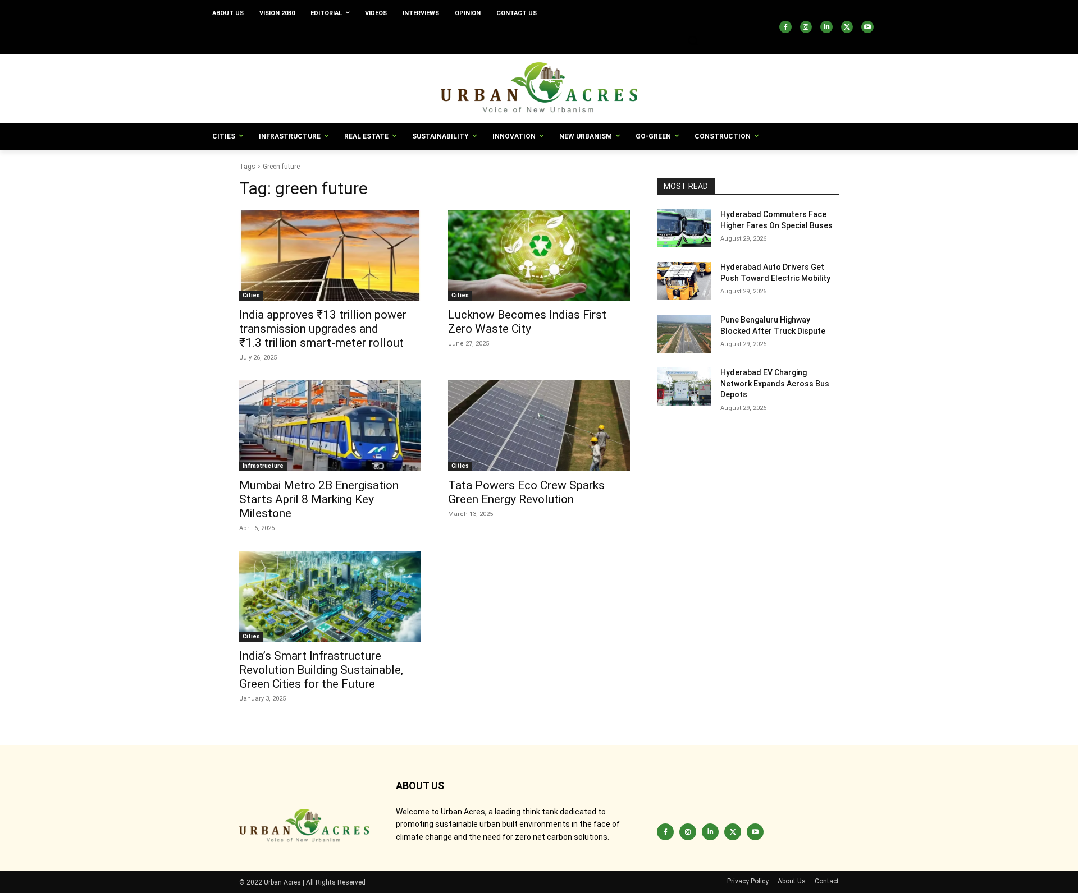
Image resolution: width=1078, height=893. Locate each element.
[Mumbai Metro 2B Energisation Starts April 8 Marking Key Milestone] (330, 425)
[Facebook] (785, 27)
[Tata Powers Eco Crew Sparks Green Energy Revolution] (539, 425)
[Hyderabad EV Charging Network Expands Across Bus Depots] (684, 386)
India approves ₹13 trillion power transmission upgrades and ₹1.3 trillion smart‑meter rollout (322, 328)
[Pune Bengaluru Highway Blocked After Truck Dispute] (684, 334)
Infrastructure (263, 466)
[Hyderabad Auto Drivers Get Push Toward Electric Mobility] (684, 281)
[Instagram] (806, 27)
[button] (692, 40)
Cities (251, 295)
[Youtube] (867, 27)
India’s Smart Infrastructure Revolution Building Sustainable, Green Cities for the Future (321, 670)
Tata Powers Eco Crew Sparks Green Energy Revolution (526, 492)
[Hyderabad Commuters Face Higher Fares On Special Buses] (684, 228)
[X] (847, 27)
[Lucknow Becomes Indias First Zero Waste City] (539, 255)
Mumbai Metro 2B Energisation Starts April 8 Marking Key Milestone (319, 499)
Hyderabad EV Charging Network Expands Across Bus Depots (774, 383)
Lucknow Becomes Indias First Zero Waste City (527, 321)
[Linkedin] (826, 27)
